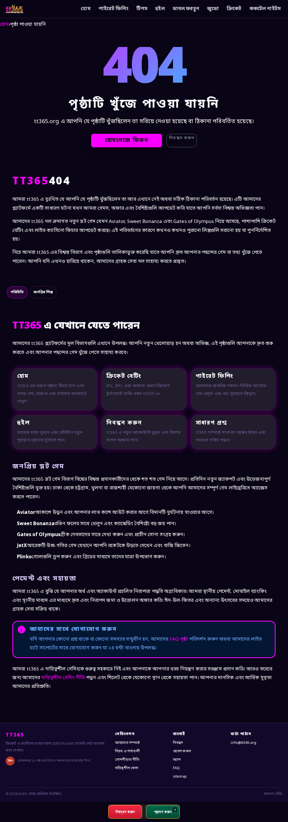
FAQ (176, 768)
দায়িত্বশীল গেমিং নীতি (63, 678)
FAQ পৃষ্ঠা (179, 639)
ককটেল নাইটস (265, 9)
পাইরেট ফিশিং (113, 9)
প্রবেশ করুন (182, 751)
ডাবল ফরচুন (186, 9)
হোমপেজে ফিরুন (126, 140)
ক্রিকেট (234, 9)
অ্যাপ (177, 759)
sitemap (180, 776)
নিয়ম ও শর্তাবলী (127, 751)
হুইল (160, 9)
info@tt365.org (243, 742)
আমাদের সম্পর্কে (127, 742)
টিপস (141, 9)
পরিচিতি (17, 292)
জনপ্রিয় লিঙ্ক (43, 292)
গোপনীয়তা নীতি (127, 759)
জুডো (213, 9)
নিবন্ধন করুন (181, 138)
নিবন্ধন (178, 742)
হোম (85, 9)
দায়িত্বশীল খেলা (126, 768)
